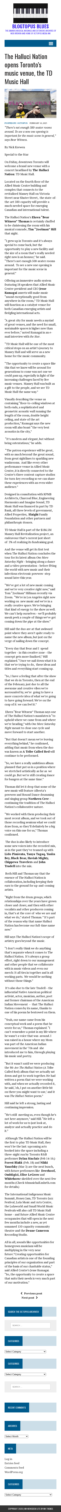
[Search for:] (31, 1325)
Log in (8, 1459)
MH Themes (48, 1508)
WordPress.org (14, 1472)
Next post (28, 1297)
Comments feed (14, 1467)
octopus (22, 123)
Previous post (33, 1293)
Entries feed (12, 1463)
